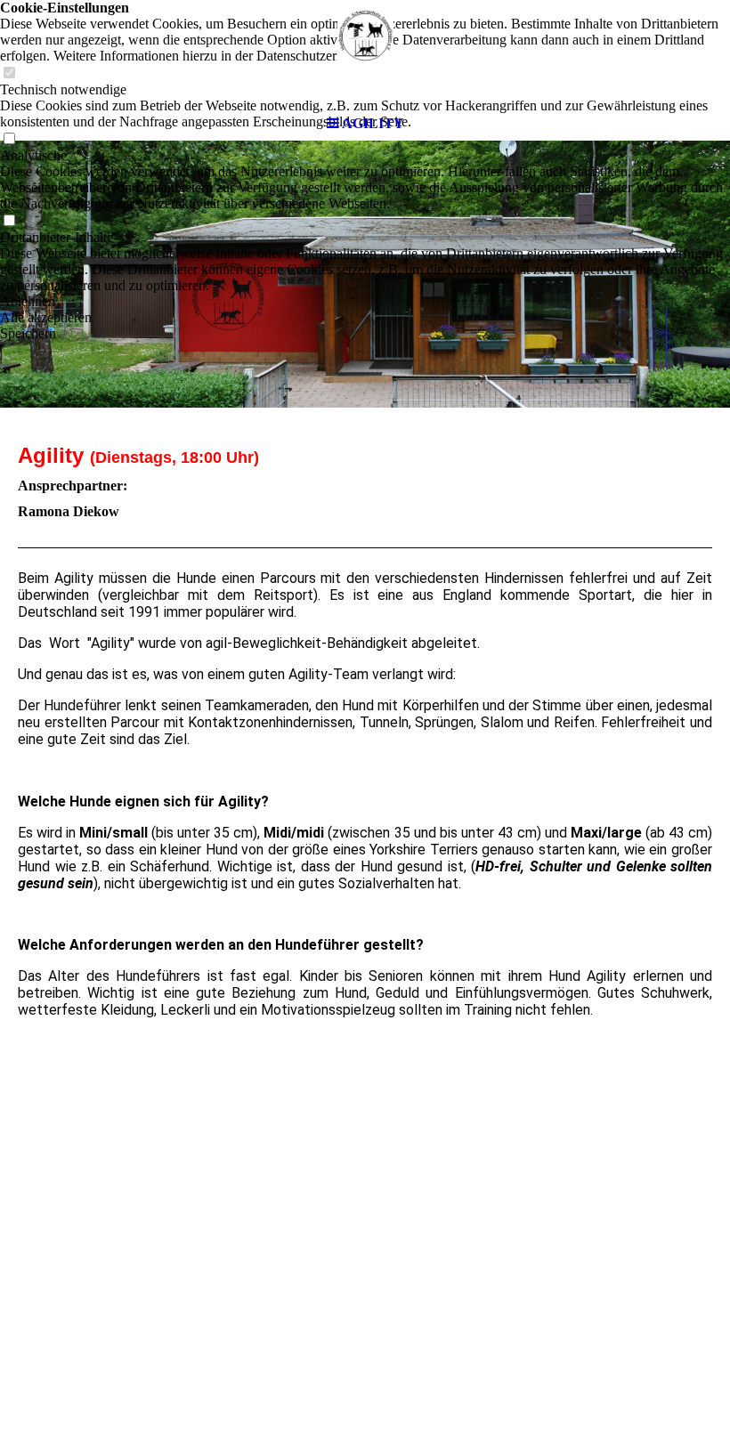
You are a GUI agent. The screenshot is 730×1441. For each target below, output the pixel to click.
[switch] (9, 221)
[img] (365, 53)
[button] (365, 302)
